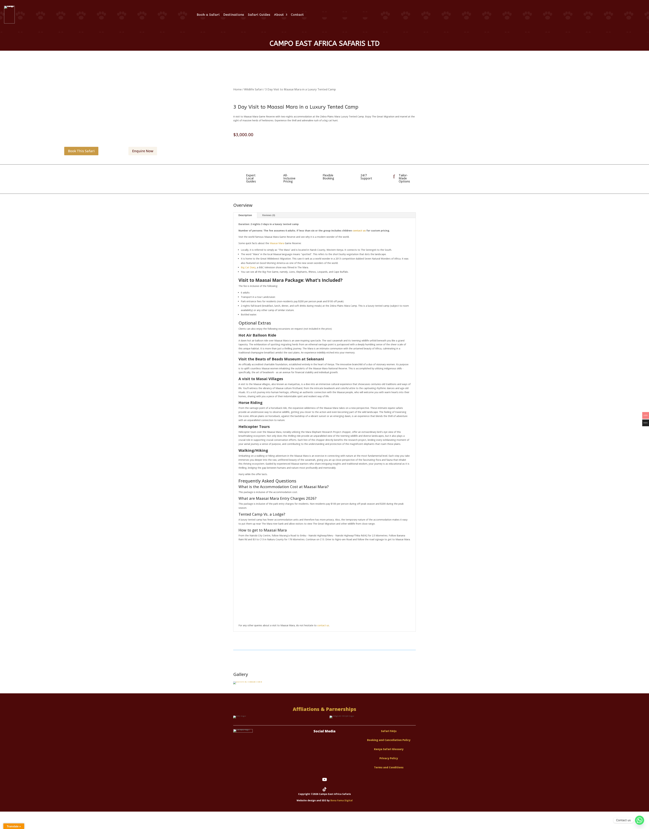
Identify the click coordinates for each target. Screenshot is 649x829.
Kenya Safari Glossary (388, 749)
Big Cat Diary (248, 267)
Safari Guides (259, 15)
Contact (297, 15)
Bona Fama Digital (341, 800)
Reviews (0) (268, 215)
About (279, 15)
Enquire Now (142, 151)
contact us (359, 230)
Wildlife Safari (253, 89)
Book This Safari (81, 151)
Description (245, 215)
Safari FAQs (388, 731)
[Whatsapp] (639, 820)
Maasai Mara (277, 243)
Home (237, 89)
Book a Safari (208, 15)
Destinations (233, 15)
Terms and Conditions (388, 767)
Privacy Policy (388, 758)
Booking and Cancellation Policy (388, 740)
